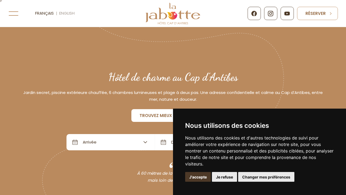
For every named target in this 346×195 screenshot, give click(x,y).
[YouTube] (287, 13)
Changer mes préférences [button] (266, 177)
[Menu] (13, 13)
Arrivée (90, 142)
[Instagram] (270, 13)
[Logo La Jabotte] (173, 13)
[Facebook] (254, 13)
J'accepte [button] (198, 177)
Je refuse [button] (224, 177)
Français (44, 13)
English (67, 13)
